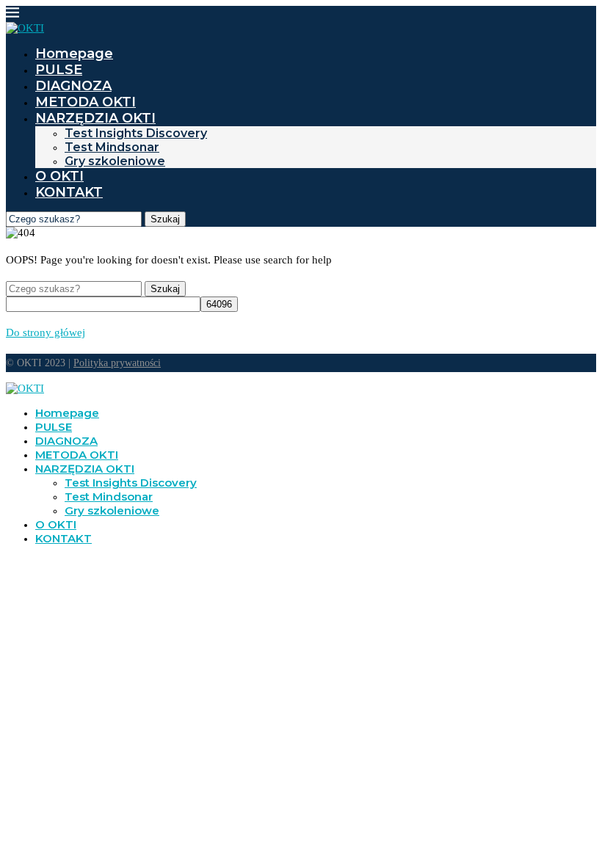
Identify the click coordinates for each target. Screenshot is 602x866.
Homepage (74, 54)
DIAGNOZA (73, 86)
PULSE (58, 70)
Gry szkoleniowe (115, 161)
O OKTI (59, 176)
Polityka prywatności (117, 362)
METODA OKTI (85, 102)
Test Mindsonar (112, 147)
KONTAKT (69, 192)
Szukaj (165, 219)
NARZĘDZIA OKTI (95, 118)
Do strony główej (45, 332)
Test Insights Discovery (136, 133)
